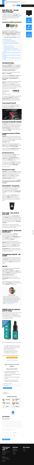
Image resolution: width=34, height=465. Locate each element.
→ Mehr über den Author (10, 303)
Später (14, 5)
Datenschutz (14, 453)
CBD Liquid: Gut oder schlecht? (9, 47)
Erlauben (18, 5)
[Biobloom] (0, 232)
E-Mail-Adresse (15, 432)
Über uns (24, 450)
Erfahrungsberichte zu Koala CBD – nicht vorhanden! (11, 55)
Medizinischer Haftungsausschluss (15, 450)
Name (14, 429)
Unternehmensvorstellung (7, 39)
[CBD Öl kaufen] (33, 232)
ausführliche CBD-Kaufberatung (12, 360)
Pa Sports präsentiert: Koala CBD (9, 40)
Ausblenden (17, 37)
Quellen (5, 393)
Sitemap (3, 460)
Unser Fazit (4, 56)
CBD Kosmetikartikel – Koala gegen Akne (11, 48)
